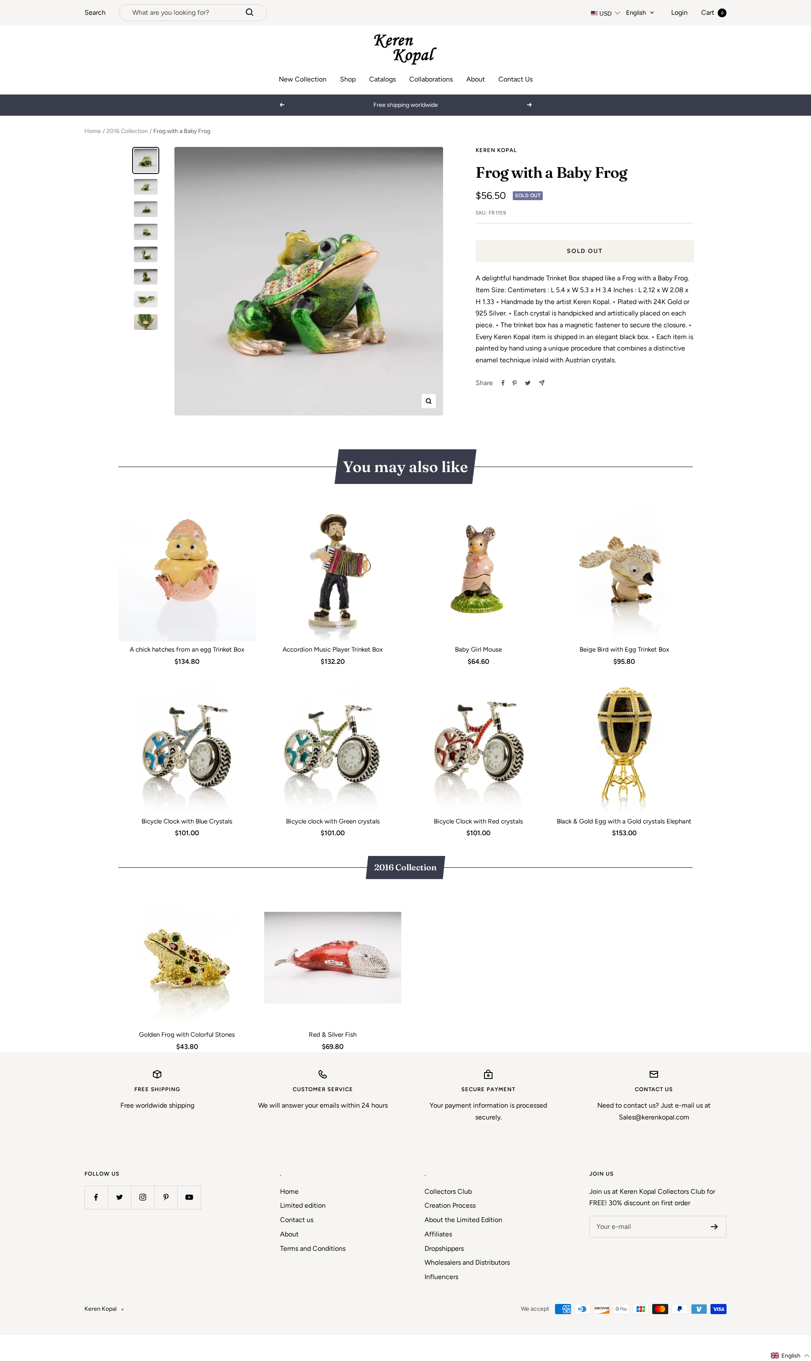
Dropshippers (444, 1248)
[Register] (714, 1227)
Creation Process (450, 1205)
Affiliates (438, 1234)
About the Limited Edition (463, 1220)
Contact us (296, 1220)
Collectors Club (448, 1191)
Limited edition (303, 1205)
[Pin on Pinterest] (514, 383)
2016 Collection (127, 131)
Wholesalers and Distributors (467, 1262)
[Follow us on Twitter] (119, 1197)
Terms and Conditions (313, 1248)
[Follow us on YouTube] (189, 1197)
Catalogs (382, 79)
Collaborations (431, 79)
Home (92, 131)
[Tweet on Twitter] (527, 383)
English (636, 12)
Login (679, 12)
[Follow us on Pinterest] (165, 1197)
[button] (790, 1355)
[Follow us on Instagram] (142, 1197)
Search (95, 12)
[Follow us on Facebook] (96, 1197)
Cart (712, 12)
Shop (348, 79)
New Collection (303, 79)
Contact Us (515, 79)
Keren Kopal (496, 150)
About (475, 79)
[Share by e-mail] (541, 383)
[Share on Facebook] (503, 383)
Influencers (441, 1277)
